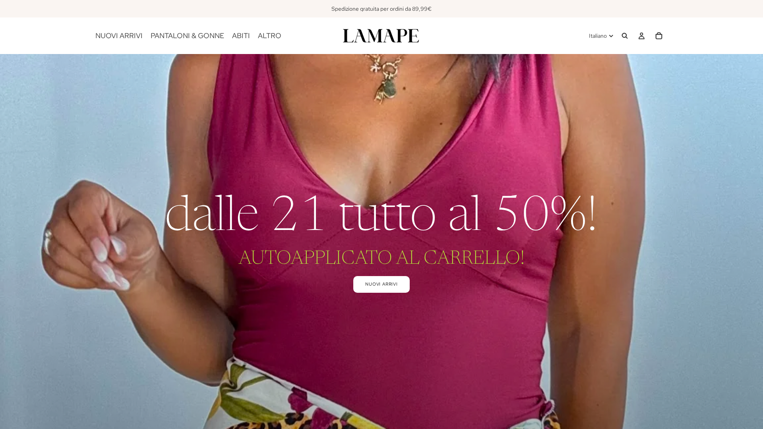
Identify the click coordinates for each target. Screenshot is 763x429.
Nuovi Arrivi (381, 284)
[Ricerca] (624, 35)
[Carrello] (659, 35)
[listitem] (269, 36)
